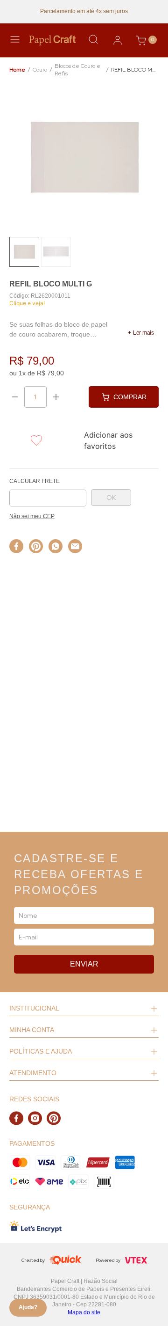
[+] (56, 397)
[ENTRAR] (118, 40)
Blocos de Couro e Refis (77, 70)
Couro (40, 69)
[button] (141, 332)
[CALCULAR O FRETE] (111, 497)
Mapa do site (84, 1312)
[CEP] (47, 492)
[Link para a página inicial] (17, 70)
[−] (15, 397)
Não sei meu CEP (32, 516)
